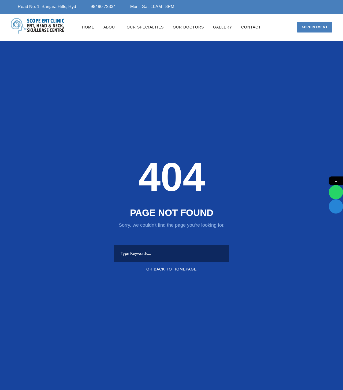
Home (88, 27)
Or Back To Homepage (171, 269)
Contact (251, 27)
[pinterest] (315, 6)
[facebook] (300, 6)
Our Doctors (188, 27)
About (110, 27)
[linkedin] (308, 6)
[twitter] (323, 6)
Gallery (222, 27)
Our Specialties (145, 27)
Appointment (314, 27)
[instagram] (330, 6)
